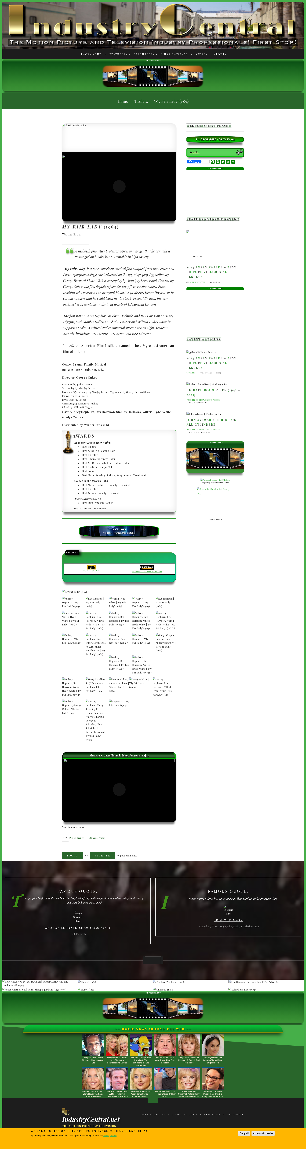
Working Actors (153, 1114)
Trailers (197, 256)
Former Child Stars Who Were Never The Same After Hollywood (93, 1094)
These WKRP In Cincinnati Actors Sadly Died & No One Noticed (189, 1094)
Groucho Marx (228, 920)
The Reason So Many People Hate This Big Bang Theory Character (212, 1094)
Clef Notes (212, 1114)
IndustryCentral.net (91, 1119)
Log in (72, 855)
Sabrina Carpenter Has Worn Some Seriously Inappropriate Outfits (141, 1094)
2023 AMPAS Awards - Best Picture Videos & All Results (211, 271)
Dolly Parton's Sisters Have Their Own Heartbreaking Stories (117, 1060)
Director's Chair (184, 1114)
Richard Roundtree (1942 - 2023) (213, 392)
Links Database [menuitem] (174, 54)
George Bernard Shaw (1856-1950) (78, 928)
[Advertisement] (153, 76)
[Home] (66, 1111)
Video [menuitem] (199, 55)
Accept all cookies (263, 1133)
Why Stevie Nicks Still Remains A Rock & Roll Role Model (189, 1060)
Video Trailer (77, 837)
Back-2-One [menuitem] (91, 54)
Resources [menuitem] (141, 55)
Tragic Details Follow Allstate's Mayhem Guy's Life (93, 1060)
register (102, 855)
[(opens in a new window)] (119, 186)
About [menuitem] (217, 55)
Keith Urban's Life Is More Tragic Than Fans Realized (165, 1060)
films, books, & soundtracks (147, 571)
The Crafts (235, 1114)
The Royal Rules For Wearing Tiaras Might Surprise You (212, 1060)
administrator (197, 282)
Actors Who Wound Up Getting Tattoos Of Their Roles (165, 1094)
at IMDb (91, 571)
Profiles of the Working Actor (203, 400)
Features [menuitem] (116, 55)
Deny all (244, 1133)
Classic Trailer (98, 837)
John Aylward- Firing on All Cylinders (211, 422)
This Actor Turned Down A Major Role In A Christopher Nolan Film (117, 1094)
